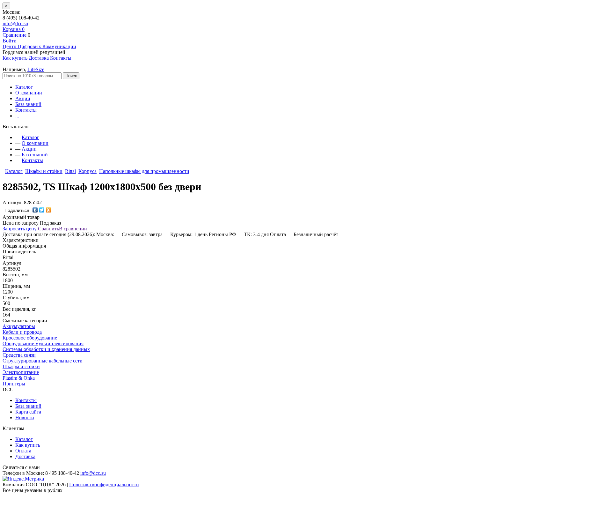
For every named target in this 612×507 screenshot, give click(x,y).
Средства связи (19, 355)
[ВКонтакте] (35, 210)
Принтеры (14, 383)
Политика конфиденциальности (104, 484)
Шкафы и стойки (43, 171)
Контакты (26, 110)
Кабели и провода (22, 332)
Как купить (27, 445)
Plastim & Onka (19, 378)
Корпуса (87, 171)
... (17, 115)
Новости (24, 417)
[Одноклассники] (48, 210)
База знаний (28, 104)
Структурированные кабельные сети (43, 360)
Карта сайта (28, 411)
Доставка (25, 456)
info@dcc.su (15, 23)
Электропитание (21, 372)
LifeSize (35, 69)
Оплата (23, 450)
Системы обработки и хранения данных (46, 349)
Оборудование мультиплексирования (43, 343)
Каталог (24, 87)
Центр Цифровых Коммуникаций (39, 46)
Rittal (70, 171)
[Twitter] (42, 210)
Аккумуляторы (19, 326)
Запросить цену (20, 228)
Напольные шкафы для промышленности (144, 171)
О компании (28, 92)
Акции (22, 98)
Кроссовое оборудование (30, 337)
